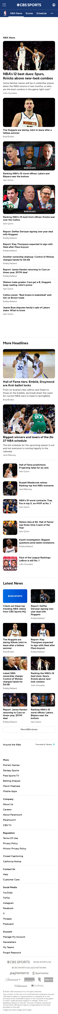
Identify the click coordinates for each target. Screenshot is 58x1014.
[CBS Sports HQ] (42, 961)
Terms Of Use (10, 838)
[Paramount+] (13, 978)
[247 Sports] (19, 972)
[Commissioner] (32, 978)
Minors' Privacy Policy (14, 848)
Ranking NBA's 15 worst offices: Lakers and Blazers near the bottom (29, 161)
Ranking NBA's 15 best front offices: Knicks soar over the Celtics (29, 205)
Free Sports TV (11, 775)
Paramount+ (9, 819)
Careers (7, 809)
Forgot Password (12, 952)
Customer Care (11, 879)
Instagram (8, 903)
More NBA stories (29, 729)
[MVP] (48, 978)
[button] (4, 5)
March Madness (11, 786)
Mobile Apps (10, 791)
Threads (7, 918)
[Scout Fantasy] (21, 985)
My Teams (8, 947)
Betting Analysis (11, 780)
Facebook (8, 908)
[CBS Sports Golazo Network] (29, 967)
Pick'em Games (11, 765)
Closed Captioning (13, 856)
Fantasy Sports (11, 770)
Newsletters (9, 942)
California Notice (12, 861)
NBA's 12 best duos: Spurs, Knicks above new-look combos (29, 65)
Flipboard (8, 924)
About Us (8, 804)
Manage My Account (14, 936)
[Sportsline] (40, 972)
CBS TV (7, 825)
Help (5, 874)
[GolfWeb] (37, 985)
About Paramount (12, 814)
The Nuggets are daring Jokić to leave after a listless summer (29, 118)
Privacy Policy (10, 843)
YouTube (7, 892)
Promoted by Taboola (44, 745)
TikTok (6, 897)
